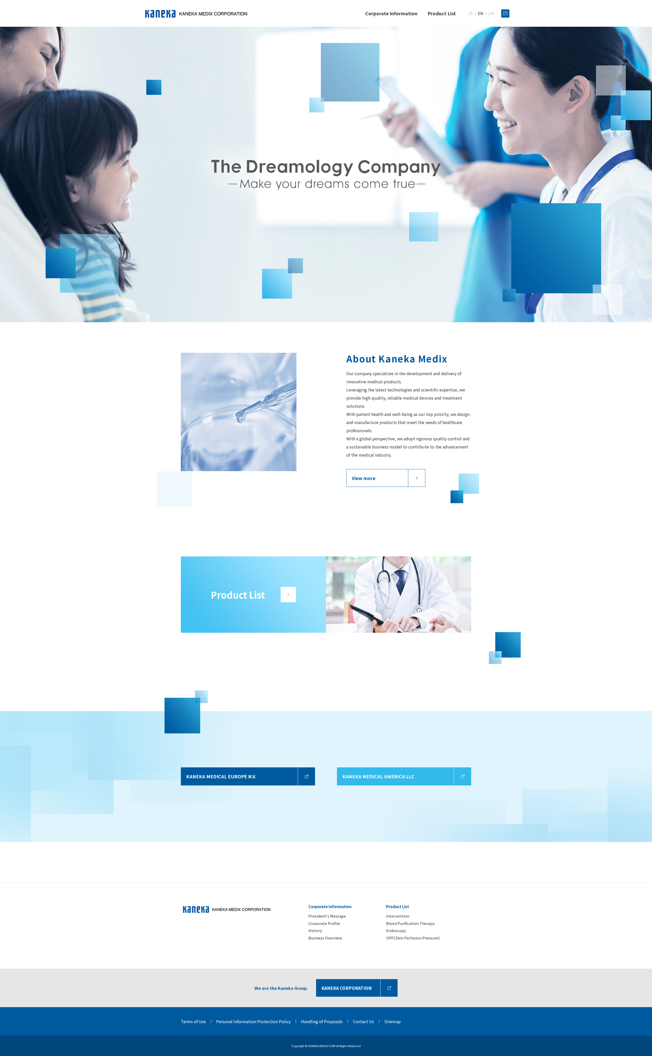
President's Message (327, 916)
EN (480, 13)
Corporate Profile (324, 923)
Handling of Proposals (322, 1021)
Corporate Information (329, 906)
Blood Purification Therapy (410, 923)
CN (491, 13)
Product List (397, 906)
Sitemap (392, 1021)
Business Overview (325, 937)
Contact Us (363, 1021)
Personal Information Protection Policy (253, 1021)
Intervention (397, 916)
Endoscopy (396, 930)
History (315, 930)
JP (470, 13)
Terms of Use (193, 1021)
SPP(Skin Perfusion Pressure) (413, 937)
